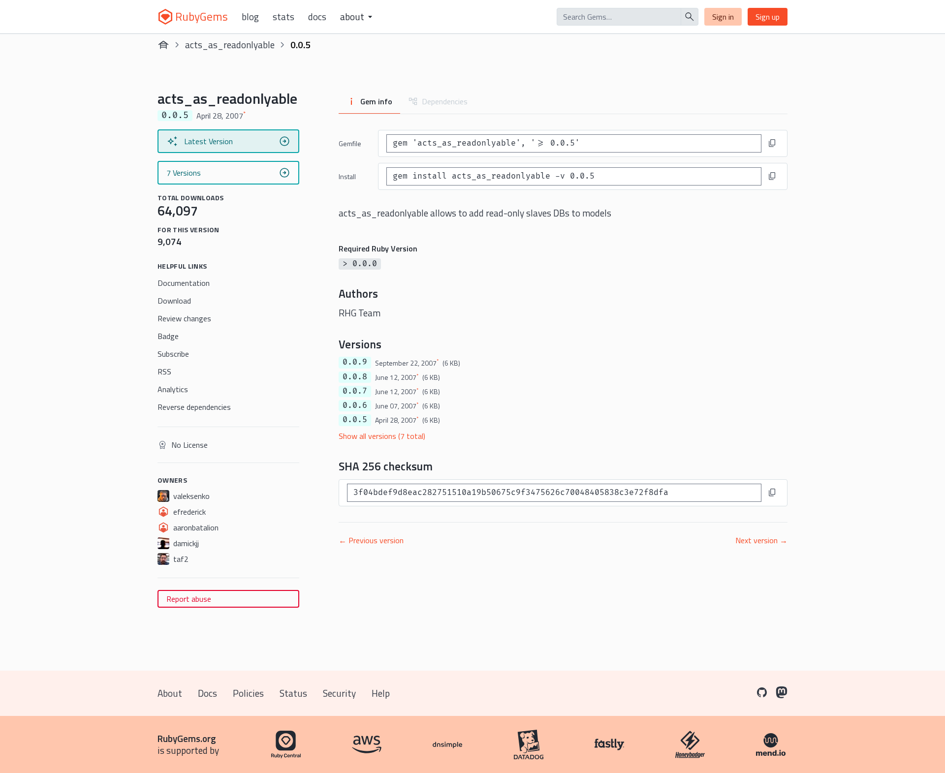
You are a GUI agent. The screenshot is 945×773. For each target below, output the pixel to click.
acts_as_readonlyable (230, 44)
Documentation (184, 283)
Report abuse (188, 599)
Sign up (768, 17)
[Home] (163, 45)
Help (381, 693)
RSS (164, 371)
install (347, 176)
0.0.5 (355, 420)
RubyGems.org (187, 738)
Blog (250, 17)
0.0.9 (355, 362)
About (170, 693)
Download (174, 301)
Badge (168, 336)
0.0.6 (355, 405)
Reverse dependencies (194, 407)
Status (293, 693)
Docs (317, 17)
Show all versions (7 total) (382, 436)
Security (339, 693)
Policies (248, 693)
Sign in (723, 17)
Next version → (761, 540)
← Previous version (371, 540)
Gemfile (350, 143)
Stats (283, 17)
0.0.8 (355, 377)
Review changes (184, 318)
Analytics (173, 389)
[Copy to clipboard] (772, 143)
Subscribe (173, 354)
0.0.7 (355, 391)
